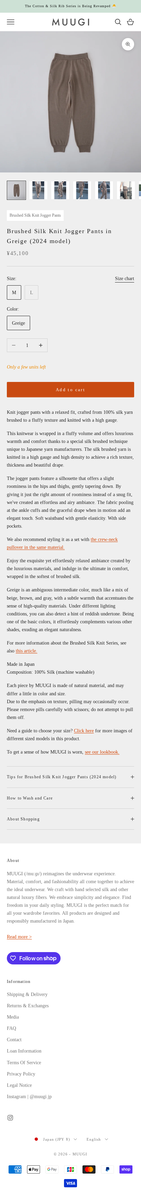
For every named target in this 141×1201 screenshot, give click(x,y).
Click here (84, 730)
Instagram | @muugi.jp (29, 1096)
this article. (26, 650)
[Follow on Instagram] (10, 1117)
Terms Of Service (24, 1062)
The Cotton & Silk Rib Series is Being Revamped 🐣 (70, 6)
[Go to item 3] (60, 190)
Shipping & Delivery (27, 994)
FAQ (11, 1028)
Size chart (124, 278)
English (94, 1139)
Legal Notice (19, 1085)
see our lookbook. (102, 752)
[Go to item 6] (126, 190)
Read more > (19, 936)
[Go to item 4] (82, 190)
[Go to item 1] (16, 190)
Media (13, 1017)
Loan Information (24, 1051)
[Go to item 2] (38, 190)
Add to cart (70, 389)
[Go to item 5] (104, 190)
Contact (14, 1039)
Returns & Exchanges (28, 1005)
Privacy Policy (21, 1074)
